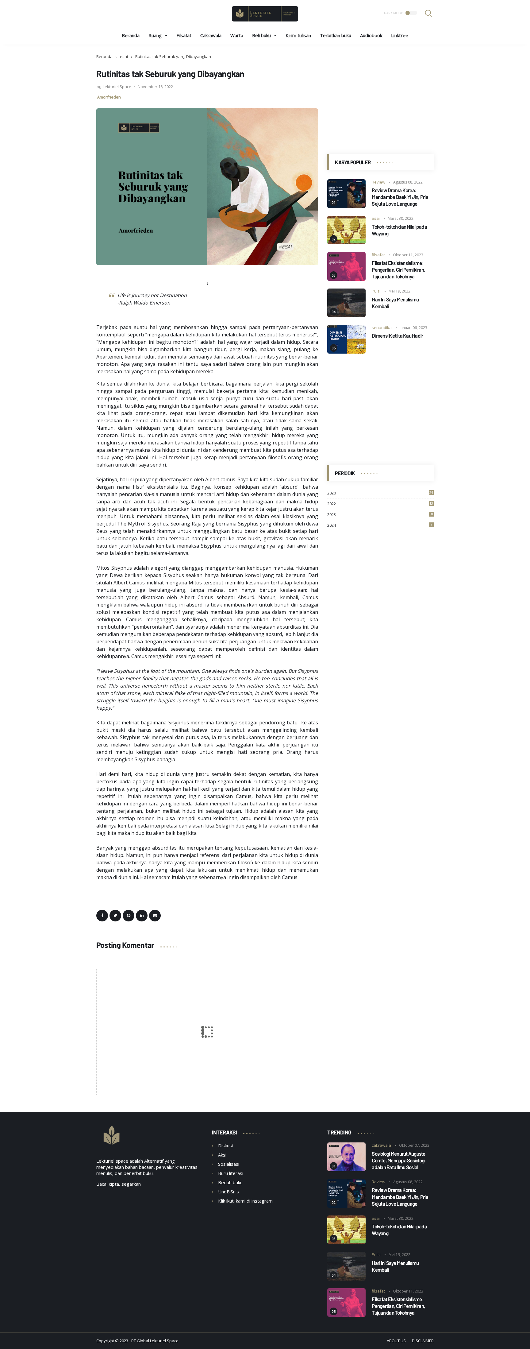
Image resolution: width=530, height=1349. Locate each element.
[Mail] (155, 915)
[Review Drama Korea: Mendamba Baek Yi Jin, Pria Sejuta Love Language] (346, 206)
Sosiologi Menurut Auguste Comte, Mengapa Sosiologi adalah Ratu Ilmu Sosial (398, 1160)
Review (378, 182)
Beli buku (261, 35)
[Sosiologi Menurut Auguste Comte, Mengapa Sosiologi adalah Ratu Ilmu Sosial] (346, 1169)
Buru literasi (230, 1173)
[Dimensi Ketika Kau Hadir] (346, 351)
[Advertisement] (380, 97)
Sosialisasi (228, 1164)
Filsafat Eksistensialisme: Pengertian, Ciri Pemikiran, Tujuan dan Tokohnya (398, 270)
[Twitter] (115, 915)
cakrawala (381, 1145)
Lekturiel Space (164, 1340)
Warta (236, 35)
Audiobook (371, 35)
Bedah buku (230, 1182)
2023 (380, 515)
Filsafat (183, 35)
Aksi (222, 1155)
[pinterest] (128, 915)
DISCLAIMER (423, 1340)
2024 (379, 525)
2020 (380, 493)
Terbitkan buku (335, 35)
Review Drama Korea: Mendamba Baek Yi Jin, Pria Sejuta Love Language (400, 197)
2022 (380, 504)
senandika (382, 327)
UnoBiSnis (228, 1191)
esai (124, 56)
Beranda (131, 35)
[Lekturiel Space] (265, 19)
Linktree (399, 35)
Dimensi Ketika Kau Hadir (397, 336)
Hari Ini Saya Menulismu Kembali (395, 302)
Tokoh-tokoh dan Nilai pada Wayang (399, 229)
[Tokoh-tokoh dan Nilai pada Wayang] (346, 242)
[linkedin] (142, 915)
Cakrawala (210, 35)
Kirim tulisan (298, 35)
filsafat (378, 255)
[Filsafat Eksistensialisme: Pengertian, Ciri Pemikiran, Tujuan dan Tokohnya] (346, 279)
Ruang (155, 35)
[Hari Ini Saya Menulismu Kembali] (346, 315)
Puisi (376, 291)
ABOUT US (396, 1340)
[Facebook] (102, 915)
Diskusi (225, 1145)
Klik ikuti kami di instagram (245, 1201)
